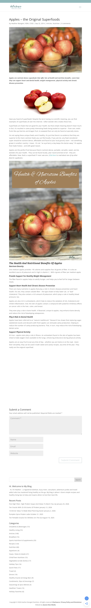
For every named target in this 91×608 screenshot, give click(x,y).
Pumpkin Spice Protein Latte (19, 514)
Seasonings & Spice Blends (19, 585)
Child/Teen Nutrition (16, 557)
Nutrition (56, 23)
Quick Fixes (13, 568)
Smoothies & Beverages (18, 527)
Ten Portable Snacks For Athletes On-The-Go (25, 518)
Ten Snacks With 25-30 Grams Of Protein (24, 507)
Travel (11, 571)
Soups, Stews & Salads (17, 554)
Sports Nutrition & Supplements (21, 540)
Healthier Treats (15, 588)
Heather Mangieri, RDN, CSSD (22, 23)
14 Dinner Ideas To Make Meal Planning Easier (26, 511)
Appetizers (13, 551)
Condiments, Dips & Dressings (20, 581)
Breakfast (12, 537)
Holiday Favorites (15, 591)
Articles (49, 23)
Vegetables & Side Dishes (18, 561)
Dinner (11, 574)
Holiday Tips (13, 564)
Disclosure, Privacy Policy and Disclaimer (67, 602)
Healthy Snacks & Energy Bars (20, 578)
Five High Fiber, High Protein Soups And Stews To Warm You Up (32, 504)
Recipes (12, 544)
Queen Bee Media (49, 605)
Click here (52, 155)
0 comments (65, 23)
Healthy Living (14, 530)
